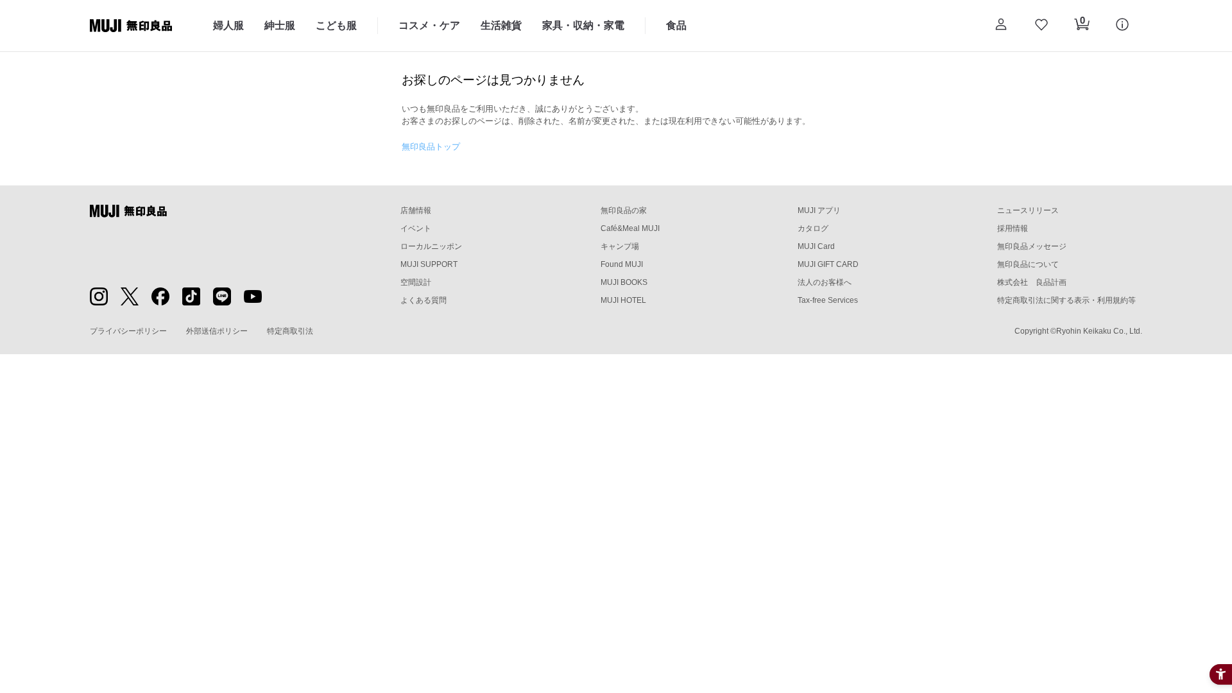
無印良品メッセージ (1031, 246)
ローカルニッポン (431, 246)
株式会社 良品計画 (1031, 282)
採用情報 (1012, 228)
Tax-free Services (828, 300)
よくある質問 (423, 300)
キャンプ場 (620, 246)
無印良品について (1028, 264)
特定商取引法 (290, 331)
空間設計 (415, 282)
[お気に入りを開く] (1041, 25)
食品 (676, 25)
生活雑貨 (501, 25)
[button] (1000, 25)
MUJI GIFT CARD (828, 264)
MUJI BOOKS (624, 282)
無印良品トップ (431, 146)
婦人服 (228, 25)
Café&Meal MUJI (630, 228)
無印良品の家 (624, 210)
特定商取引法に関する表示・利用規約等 (1066, 300)
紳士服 (279, 25)
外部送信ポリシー (217, 331)
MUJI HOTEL (623, 300)
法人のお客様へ (824, 282)
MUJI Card (816, 246)
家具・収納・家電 (583, 25)
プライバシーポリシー (128, 331)
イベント (415, 228)
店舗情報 (415, 210)
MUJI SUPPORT (429, 264)
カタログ (813, 228)
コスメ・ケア (429, 25)
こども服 (336, 25)
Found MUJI (622, 264)
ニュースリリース (1028, 210)
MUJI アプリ (819, 210)
